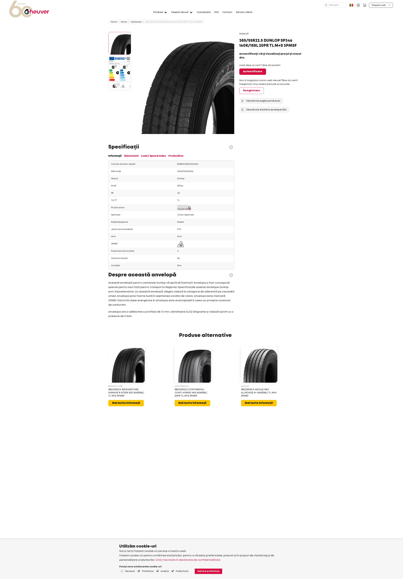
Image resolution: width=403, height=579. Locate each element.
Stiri (216, 12)
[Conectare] (358, 5)
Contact (227, 12)
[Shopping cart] (364, 5)
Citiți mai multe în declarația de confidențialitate (188, 560)
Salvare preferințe (208, 571)
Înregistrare (251, 90)
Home (114, 22)
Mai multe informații (126, 403)
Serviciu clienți (244, 12)
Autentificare (252, 71)
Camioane (136, 22)
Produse (158, 12)
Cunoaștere (204, 12)
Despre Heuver (180, 12)
